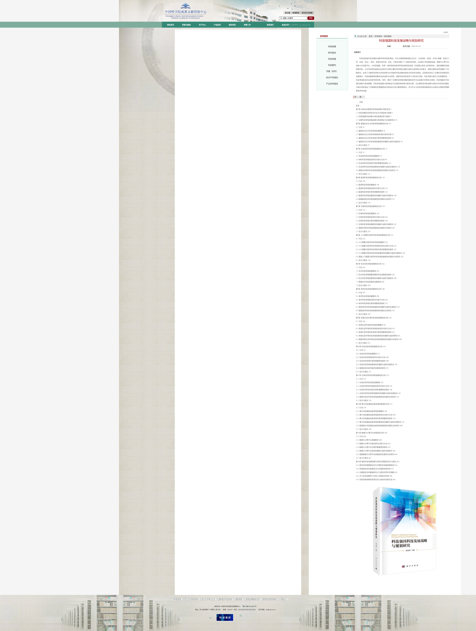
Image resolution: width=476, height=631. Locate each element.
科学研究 (378, 36)
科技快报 (332, 59)
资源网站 (295, 13)
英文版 (287, 13)
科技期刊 (332, 65)
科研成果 (332, 46)
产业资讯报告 (332, 84)
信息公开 (285, 25)
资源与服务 (186, 25)
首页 (370, 36)
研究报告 (332, 53)
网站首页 (170, 25)
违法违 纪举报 (307, 13)
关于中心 (202, 25)
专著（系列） (332, 71)
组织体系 (232, 25)
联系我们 (270, 25)
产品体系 (217, 25)
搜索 (311, 18)
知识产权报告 (332, 77)
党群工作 (247, 25)
